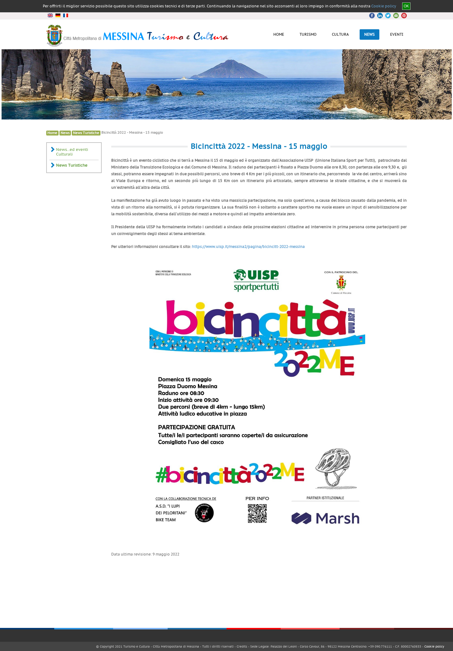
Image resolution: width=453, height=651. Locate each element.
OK (406, 6)
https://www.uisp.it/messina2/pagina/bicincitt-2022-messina (248, 247)
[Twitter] (380, 15)
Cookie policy (383, 6)
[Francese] (65, 15)
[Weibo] (402, 15)
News (65, 133)
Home (52, 133)
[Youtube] (395, 15)
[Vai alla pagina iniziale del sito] (138, 44)
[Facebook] (373, 15)
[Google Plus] (387, 15)
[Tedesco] (58, 15)
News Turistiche (86, 133)
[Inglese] (50, 15)
